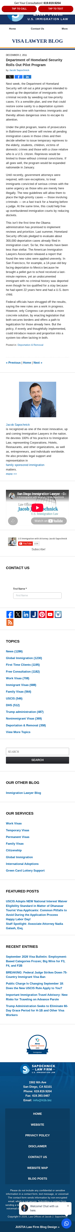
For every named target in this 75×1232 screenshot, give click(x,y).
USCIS (14, 698)
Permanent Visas (17, 837)
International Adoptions (22, 864)
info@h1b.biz (42, 1100)
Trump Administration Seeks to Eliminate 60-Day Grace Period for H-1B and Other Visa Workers (37, 1010)
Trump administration (25, 712)
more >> (11, 474)
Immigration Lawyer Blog (23, 793)
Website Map (37, 1168)
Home (12, 28)
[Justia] (34, 614)
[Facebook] (10, 614)
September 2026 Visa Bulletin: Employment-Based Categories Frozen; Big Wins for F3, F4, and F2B (36, 961)
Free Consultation (23, 671)
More (65, 28)
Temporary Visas (17, 830)
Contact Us (37, 28)
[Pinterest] (42, 614)
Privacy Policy (37, 1135)
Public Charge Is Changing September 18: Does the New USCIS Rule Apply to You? (35, 986)
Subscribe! (39, 549)
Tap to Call (19, 8)
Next (37, 362)
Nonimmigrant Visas (24, 718)
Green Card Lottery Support (25, 870)
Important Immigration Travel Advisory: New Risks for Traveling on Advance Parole (37, 997)
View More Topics (18, 732)
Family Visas (18, 691)
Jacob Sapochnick (18, 424)
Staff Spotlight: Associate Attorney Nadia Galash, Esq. (34, 926)
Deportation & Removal (30, 344)
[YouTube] (50, 614)
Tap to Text (55, 8)
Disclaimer (37, 1146)
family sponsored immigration (25, 465)
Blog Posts (37, 1178)
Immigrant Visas (21, 685)
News (14, 651)
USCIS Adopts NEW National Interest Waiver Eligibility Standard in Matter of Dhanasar (36, 904)
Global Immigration (24, 658)
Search (37, 760)
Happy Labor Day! (18, 919)
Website (37, 1124)
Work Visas (17, 678)
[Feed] (10, 622)
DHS (13, 705)
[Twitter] (18, 614)
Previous (13, 362)
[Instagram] (58, 614)
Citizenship (14, 850)
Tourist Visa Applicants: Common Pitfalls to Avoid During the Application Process (36, 913)
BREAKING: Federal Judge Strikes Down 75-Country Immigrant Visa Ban (36, 975)
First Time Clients (23, 664)
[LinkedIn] (26, 614)
